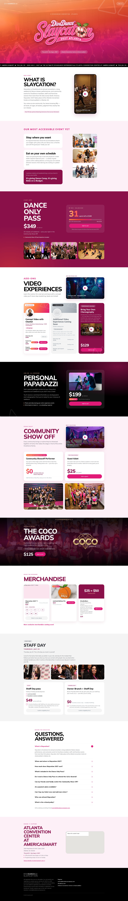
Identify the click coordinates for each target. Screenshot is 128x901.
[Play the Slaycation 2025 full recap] (85, 94)
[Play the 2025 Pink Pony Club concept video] (85, 288)
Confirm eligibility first (43, 710)
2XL (27, 613)
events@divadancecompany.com (61, 808)
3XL (32, 613)
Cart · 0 (120, 3)
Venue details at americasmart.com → (34, 860)
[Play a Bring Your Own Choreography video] (91, 329)
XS (27, 609)
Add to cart (85, 226)
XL (42, 609)
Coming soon (70, 339)
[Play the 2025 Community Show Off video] (85, 437)
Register (60, 879)
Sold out (44, 336)
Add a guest (84, 476)
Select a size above (36, 618)
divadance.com (61, 883)
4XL (36, 613)
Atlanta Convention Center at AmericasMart (69, 885)
